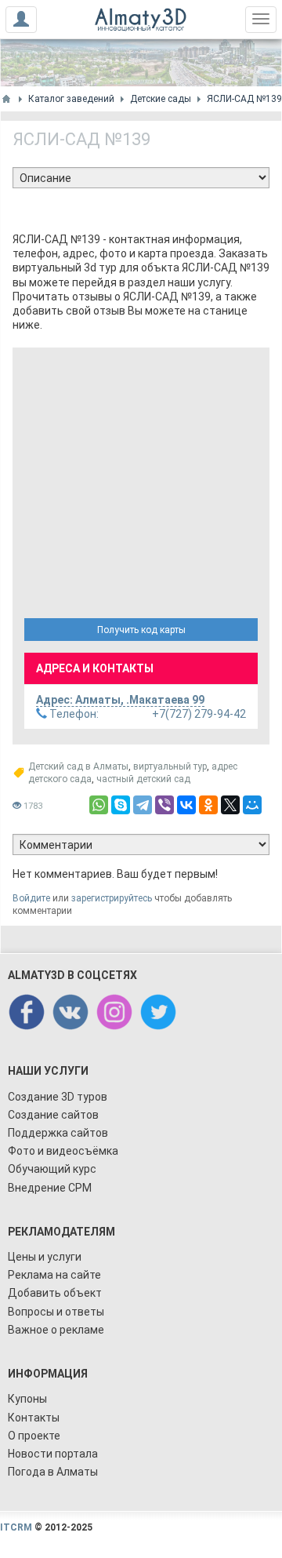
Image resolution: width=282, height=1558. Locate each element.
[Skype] (120, 804)
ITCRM (16, 1527)
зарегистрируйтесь (111, 898)
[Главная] (6, 98)
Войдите (31, 898)
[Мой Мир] (252, 804)
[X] (230, 804)
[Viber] (164, 804)
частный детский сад (143, 779)
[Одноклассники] (208, 804)
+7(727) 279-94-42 (146, 714)
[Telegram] (142, 804)
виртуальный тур (170, 766)
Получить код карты (141, 629)
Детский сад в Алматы (78, 766)
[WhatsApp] (98, 804)
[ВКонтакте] (186, 804)
